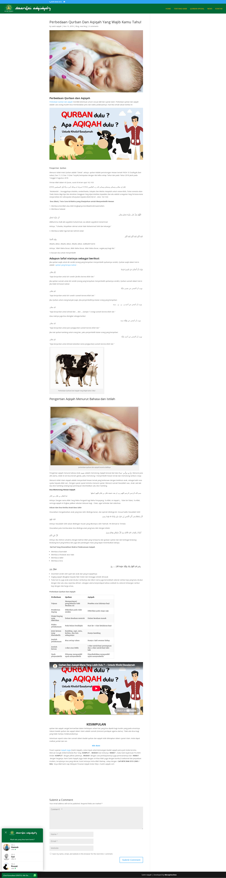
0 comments (93, 26)
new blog (83, 26)
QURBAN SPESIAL (197, 9)
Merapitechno (171, 875)
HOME (168, 9)
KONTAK (218, 9)
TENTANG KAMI (180, 9)
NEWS (209, 9)
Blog (77, 26)
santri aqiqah (56, 26)
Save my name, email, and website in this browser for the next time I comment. (82, 854)
